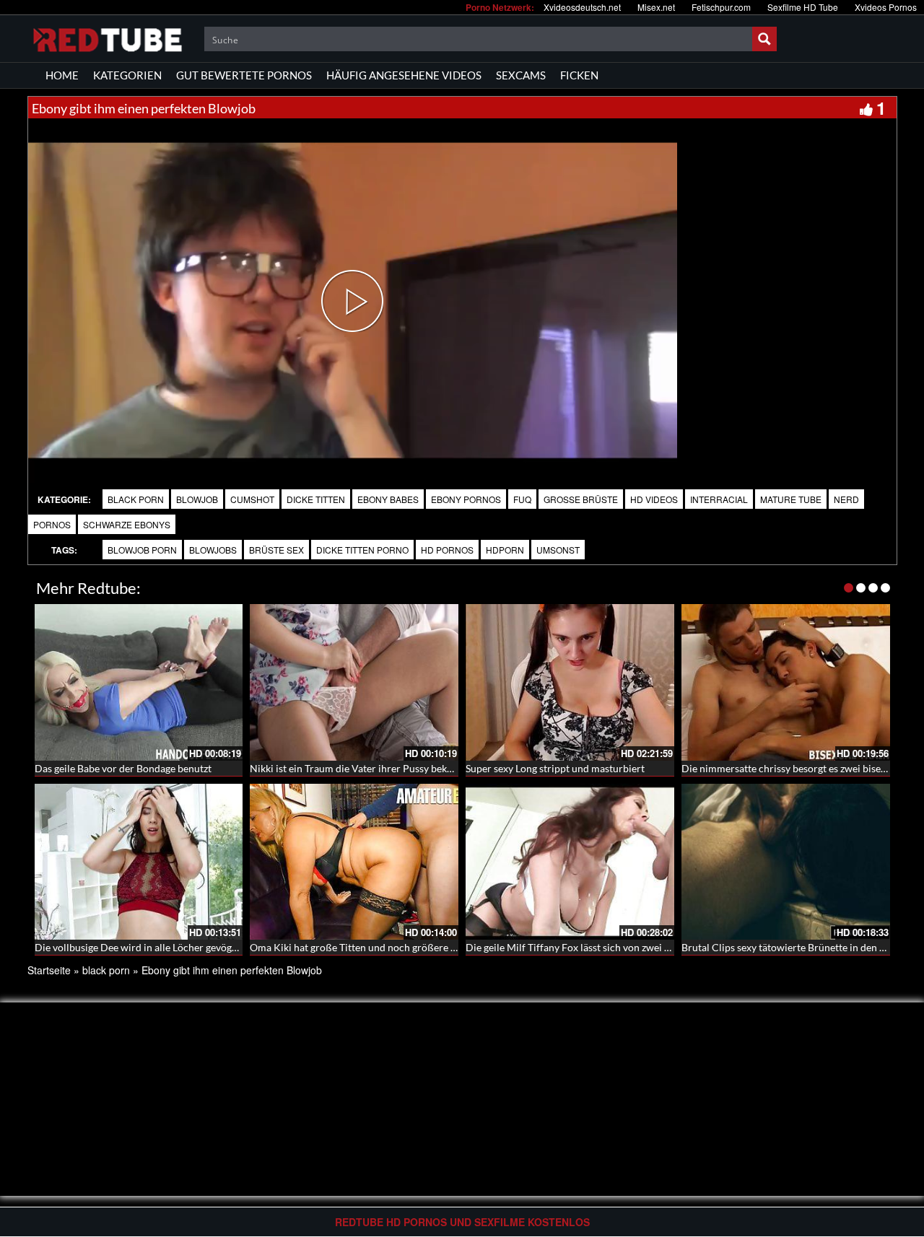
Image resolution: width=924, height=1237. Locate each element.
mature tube (790, 499)
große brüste (581, 499)
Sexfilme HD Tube (802, 7)
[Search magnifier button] (764, 39)
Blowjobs (213, 549)
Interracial (719, 499)
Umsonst (558, 549)
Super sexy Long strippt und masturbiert (555, 768)
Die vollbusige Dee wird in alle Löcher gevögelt (139, 947)
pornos (52, 524)
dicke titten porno (362, 549)
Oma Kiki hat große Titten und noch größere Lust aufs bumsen (389, 947)
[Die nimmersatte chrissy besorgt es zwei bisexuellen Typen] (785, 682)
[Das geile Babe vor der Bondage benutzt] (139, 682)
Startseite (49, 970)
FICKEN (579, 75)
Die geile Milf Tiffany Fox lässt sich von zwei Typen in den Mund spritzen (627, 947)
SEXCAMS (521, 75)
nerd (846, 499)
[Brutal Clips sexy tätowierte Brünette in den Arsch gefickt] (785, 862)
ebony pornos (466, 499)
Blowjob (197, 499)
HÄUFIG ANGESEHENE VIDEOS (403, 75)
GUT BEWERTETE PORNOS (244, 75)
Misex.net (656, 7)
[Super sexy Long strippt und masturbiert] (570, 682)
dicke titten (316, 499)
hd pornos (447, 549)
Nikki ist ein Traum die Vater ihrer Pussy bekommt (362, 768)
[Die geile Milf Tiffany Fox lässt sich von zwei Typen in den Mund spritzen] (570, 862)
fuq (522, 499)
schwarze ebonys (126, 524)
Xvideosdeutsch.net (582, 7)
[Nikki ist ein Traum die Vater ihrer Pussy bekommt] (354, 682)
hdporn (505, 549)
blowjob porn (142, 549)
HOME (62, 75)
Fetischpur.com (721, 7)
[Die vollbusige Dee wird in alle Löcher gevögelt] (139, 862)
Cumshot (252, 499)
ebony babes (388, 499)
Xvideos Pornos (886, 7)
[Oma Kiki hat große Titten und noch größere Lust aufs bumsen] (354, 862)
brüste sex (276, 549)
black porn (136, 499)
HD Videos (654, 499)
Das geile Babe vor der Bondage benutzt (123, 768)
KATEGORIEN (127, 75)
